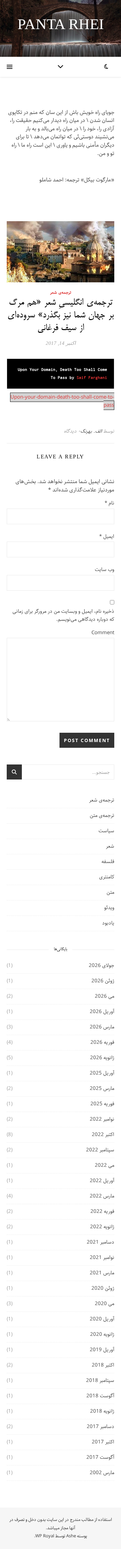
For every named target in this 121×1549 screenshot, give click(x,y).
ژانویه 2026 (102, 1057)
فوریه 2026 (102, 1042)
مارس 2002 (102, 1472)
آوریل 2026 (102, 1011)
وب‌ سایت (104, 570)
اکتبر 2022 (103, 1134)
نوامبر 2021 (102, 1257)
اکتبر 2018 (103, 1365)
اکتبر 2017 (103, 1442)
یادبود (108, 923)
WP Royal (44, 1536)
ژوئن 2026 (102, 981)
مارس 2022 (102, 1196)
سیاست (106, 831)
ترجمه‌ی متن (102, 815)
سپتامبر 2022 (100, 1150)
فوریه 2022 (102, 1211)
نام (109, 503)
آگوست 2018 (100, 1396)
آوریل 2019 (102, 1350)
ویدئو (109, 907)
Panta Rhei (60, 24)
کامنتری (106, 877)
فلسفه (108, 861)
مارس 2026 (102, 1027)
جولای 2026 (101, 965)
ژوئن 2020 (102, 1288)
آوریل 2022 (102, 1180)
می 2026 (104, 996)
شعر (110, 846)
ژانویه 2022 (102, 1227)
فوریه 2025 (102, 1104)
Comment (102, 633)
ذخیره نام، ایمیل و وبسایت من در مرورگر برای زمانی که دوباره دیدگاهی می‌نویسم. (63, 615)
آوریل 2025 (102, 1073)
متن (110, 892)
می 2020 (104, 1303)
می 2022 (104, 1165)
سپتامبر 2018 (100, 1380)
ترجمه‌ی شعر (60, 292)
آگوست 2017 (100, 1457)
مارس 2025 (102, 1088)
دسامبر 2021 (100, 1242)
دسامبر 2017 (100, 1426)
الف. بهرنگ (91, 431)
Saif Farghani (92, 377)
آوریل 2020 (102, 1319)
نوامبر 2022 (102, 1119)
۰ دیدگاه (72, 431)
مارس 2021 (102, 1273)
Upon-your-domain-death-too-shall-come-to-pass (62, 401)
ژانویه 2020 (102, 1334)
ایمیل (106, 537)
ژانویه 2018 (102, 1411)
